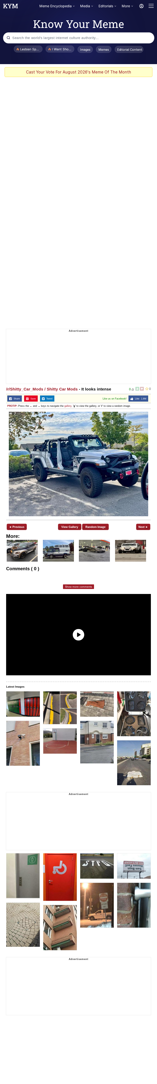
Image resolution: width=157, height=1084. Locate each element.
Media (85, 6)
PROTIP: (12, 405)
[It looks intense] (78, 464)
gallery (67, 405)
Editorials (105, 6)
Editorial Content (129, 49)
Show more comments (78, 586)
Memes (103, 49)
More (126, 6)
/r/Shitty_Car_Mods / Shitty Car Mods (42, 389)
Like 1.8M (139, 398)
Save (32, 398)
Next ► (143, 527)
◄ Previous (16, 527)
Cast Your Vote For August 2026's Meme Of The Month (78, 72)
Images (85, 49)
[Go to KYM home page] (10, 7)
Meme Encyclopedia (55, 6)
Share (16, 398)
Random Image (95, 527)
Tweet (48, 398)
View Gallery (69, 527)
